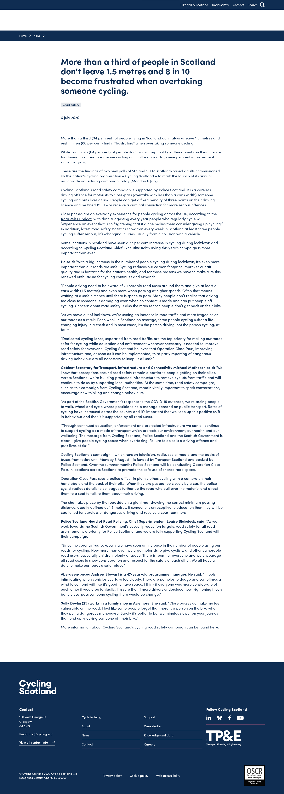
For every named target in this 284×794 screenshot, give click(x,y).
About (86, 726)
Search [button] (253, 5)
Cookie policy (139, 776)
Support (149, 717)
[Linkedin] (208, 718)
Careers (149, 744)
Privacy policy (112, 776)
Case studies (153, 726)
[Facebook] (229, 718)
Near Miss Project (76, 218)
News (37, 35)
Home (23, 35)
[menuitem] (111, 717)
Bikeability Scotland (194, 5)
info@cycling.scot (41, 734)
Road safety (220, 5)
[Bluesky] (219, 717)
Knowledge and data (158, 735)
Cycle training (91, 717)
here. (214, 626)
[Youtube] (240, 718)
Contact (238, 5)
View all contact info (33, 742)
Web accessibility (168, 776)
